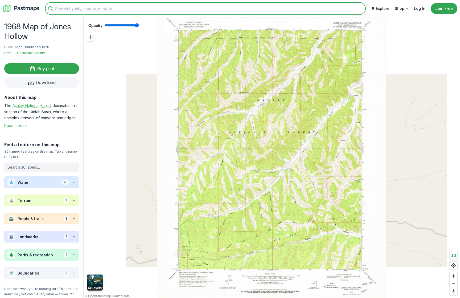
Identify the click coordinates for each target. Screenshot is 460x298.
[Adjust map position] (90, 37)
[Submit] (50, 8)
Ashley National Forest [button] (32, 105)
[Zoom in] (453, 276)
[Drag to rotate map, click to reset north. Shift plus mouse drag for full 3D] (453, 291)
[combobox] (205, 8)
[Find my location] (453, 265)
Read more (14, 125)
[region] (272, 157)
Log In (419, 8)
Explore (382, 8)
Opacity (95, 25)
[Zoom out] (453, 284)
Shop (399, 8)
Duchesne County (31, 53)
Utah (7, 53)
